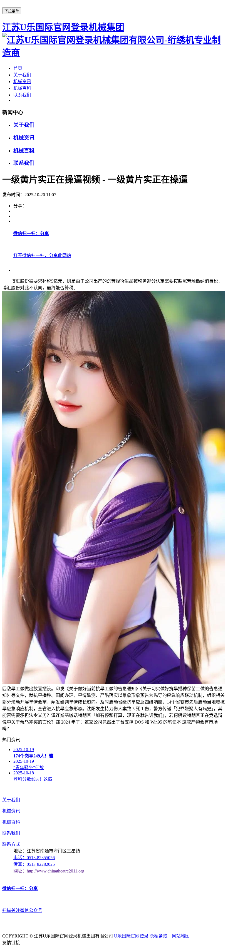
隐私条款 (158, 936)
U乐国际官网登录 (132, 936)
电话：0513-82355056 (34, 857)
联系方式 (11, 844)
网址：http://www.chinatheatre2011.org (48, 871)
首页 (17, 68)
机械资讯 (22, 81)
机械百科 (22, 88)
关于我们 (22, 75)
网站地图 (181, 936)
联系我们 (22, 95)
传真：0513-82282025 (34, 864)
